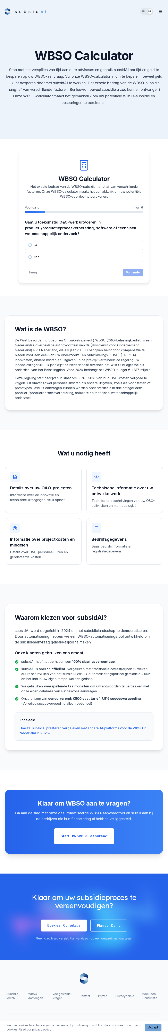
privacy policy (41, 1029)
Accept (153, 1027)
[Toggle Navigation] (160, 11)
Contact (84, 996)
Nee (36, 257)
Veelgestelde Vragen (61, 996)
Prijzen (102, 996)
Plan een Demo (108, 925)
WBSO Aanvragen (35, 996)
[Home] (25, 11)
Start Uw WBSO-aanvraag (84, 836)
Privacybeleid (125, 996)
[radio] (30, 245)
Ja (35, 245)
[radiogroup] (84, 251)
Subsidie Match (12, 996)
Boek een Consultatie (64, 925)
